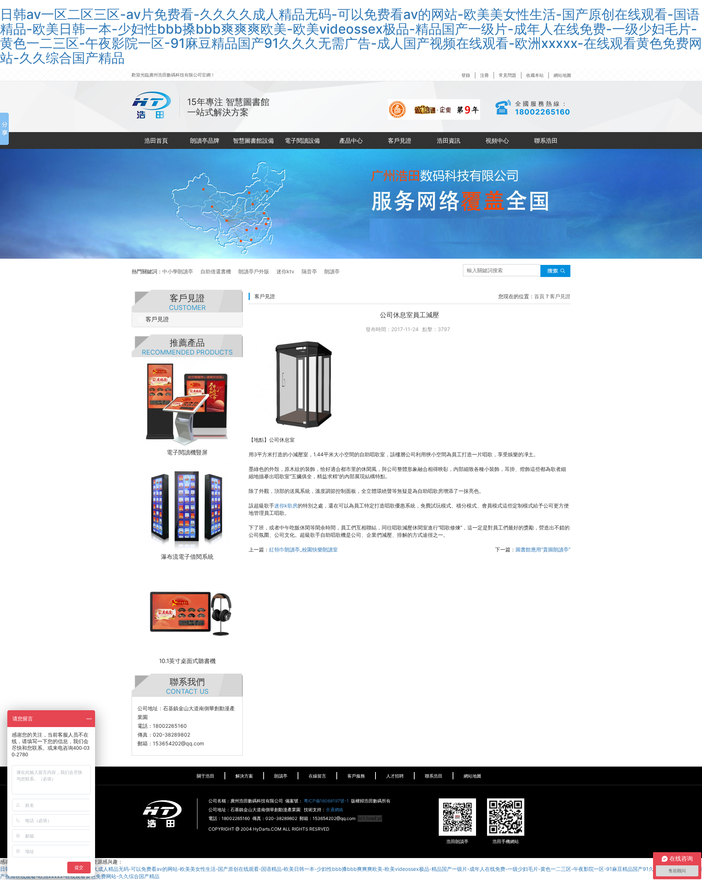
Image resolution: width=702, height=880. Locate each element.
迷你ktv (285, 271)
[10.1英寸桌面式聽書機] (187, 610)
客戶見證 (399, 140)
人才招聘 (395, 776)
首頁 (539, 296)
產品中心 (351, 140)
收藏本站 (535, 75)
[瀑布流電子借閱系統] (187, 506)
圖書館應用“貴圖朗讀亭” (543, 549)
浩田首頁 (156, 140)
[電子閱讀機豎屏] (187, 402)
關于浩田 (205, 776)
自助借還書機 (215, 271)
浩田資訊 (448, 140)
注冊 (484, 75)
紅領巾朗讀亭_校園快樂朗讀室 (303, 549)
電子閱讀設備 (302, 140)
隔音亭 (309, 271)
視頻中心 (497, 140)
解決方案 (244, 776)
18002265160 (542, 112)
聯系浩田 (546, 140)
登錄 (465, 75)
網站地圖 (562, 75)
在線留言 (317, 776)
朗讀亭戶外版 (253, 271)
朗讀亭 (332, 271)
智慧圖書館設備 (253, 140)
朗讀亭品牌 (204, 140)
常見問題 (507, 75)
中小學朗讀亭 (177, 271)
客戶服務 (356, 776)
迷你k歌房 (286, 505)
